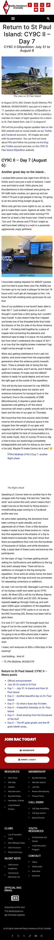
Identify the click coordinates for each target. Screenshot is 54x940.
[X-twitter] (42, 5)
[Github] (42, 10)
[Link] (48, 5)
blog (46, 142)
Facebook (11, 134)
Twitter (48, 131)
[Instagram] (36, 5)
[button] (13, 18)
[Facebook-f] (30, 5)
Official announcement (20, 680)
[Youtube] (36, 10)
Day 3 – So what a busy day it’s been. (27, 703)
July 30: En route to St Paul (22, 684)
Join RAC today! (20, 739)
